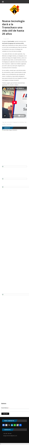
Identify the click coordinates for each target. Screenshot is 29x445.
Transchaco (8, 124)
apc (6, 122)
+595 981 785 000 (7, 433)
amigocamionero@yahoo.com (10, 435)
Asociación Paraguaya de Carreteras (15, 122)
